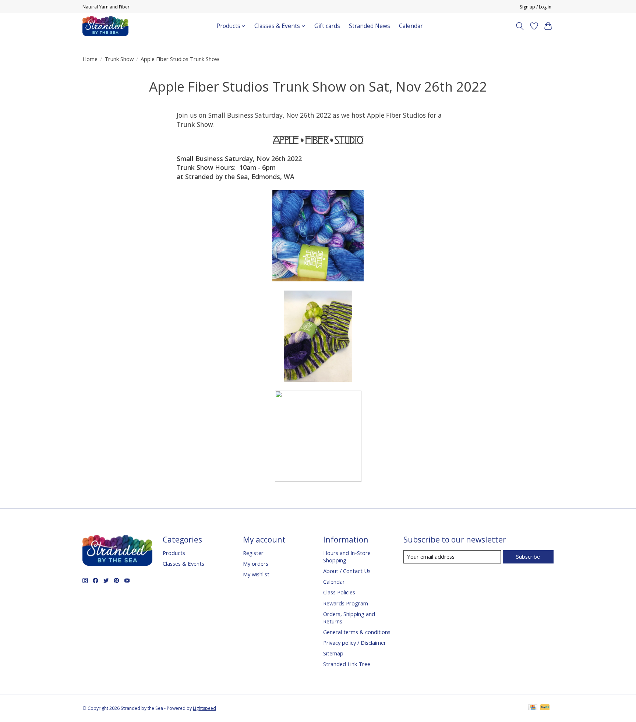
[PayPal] (545, 708)
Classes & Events (183, 563)
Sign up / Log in (535, 7)
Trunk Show (119, 59)
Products (174, 552)
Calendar (411, 26)
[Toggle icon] (520, 26)
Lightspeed (204, 708)
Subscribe (528, 556)
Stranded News (369, 26)
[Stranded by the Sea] (105, 26)
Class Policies (339, 592)
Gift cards (327, 26)
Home (90, 59)
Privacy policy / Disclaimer (354, 642)
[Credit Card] (532, 708)
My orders (255, 563)
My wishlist (256, 574)
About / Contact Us (347, 571)
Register (253, 552)
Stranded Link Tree (346, 664)
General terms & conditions (357, 632)
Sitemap (333, 653)
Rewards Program (345, 603)
